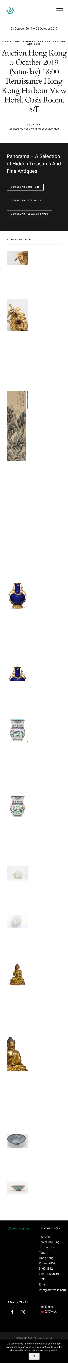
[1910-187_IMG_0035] (17, 1184)
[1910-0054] (17, 719)
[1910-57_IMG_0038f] (17, 916)
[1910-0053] (17, 583)
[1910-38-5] (17, 253)
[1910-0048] (17, 394)
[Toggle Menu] (60, 10)
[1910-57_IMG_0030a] (17, 869)
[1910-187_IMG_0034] (17, 1136)
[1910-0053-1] (17, 668)
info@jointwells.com (52, 1290)
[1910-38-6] (17, 301)
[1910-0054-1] (17, 795)
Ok (34, 1356)
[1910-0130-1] (17, 1040)
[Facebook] (12, 1312)
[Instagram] (22, 1312)
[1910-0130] (17, 964)
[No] (64, 1351)
